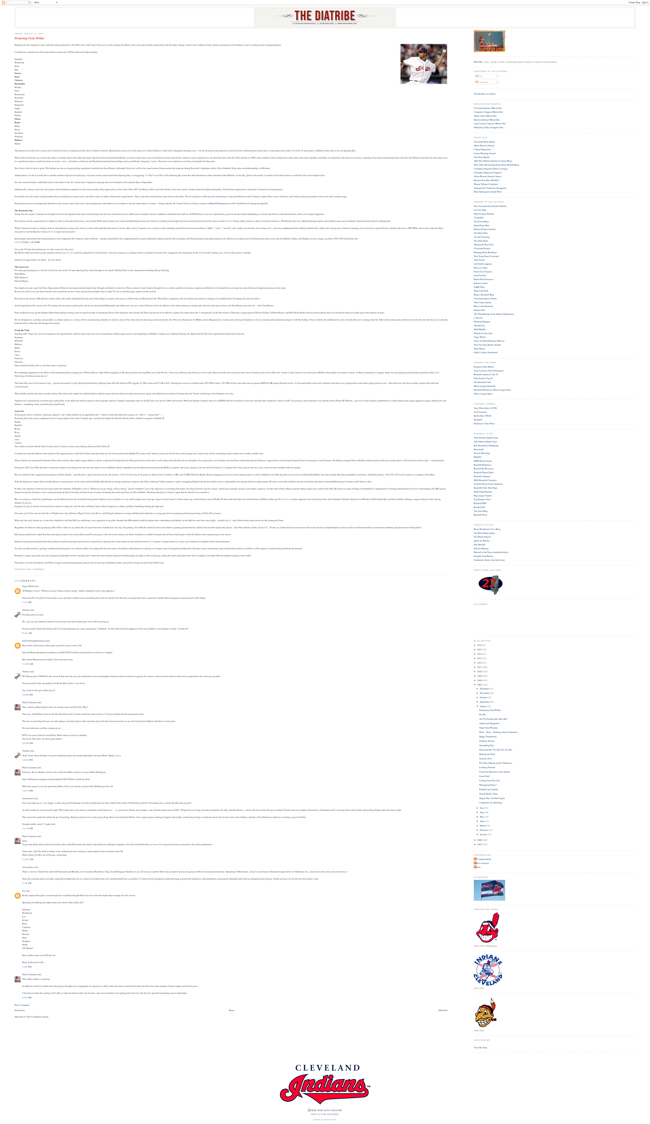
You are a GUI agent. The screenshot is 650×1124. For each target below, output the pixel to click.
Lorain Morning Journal (485, 153)
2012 (480, 662)
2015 (480, 649)
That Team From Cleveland (486, 256)
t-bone (478, 867)
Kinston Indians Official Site (487, 119)
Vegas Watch (28, 586)
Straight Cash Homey (483, 556)
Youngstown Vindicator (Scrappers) (490, 187)
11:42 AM (27, 859)
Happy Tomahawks (488, 736)
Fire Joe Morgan (481, 548)
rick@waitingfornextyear (33, 640)
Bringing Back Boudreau (485, 252)
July (482, 807)
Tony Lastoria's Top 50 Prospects (489, 370)
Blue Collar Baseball (483, 306)
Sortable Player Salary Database (488, 483)
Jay (23, 890)
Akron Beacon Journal (484, 145)
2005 (480, 844)
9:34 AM (27, 633)
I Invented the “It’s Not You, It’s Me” (496, 749)
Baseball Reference (482, 464)
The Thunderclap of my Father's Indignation (494, 313)
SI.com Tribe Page (482, 453)
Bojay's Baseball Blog (484, 294)
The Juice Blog (481, 510)
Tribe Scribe (479, 259)
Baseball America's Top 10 (486, 374)
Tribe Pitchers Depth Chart (486, 437)
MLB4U (477, 456)
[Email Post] (45, 569)
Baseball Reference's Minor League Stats (492, 389)
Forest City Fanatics (483, 271)
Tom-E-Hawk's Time (488, 793)
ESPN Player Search (483, 460)
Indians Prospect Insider (485, 229)
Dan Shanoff (479, 544)
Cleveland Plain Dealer (484, 141)
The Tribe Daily (481, 240)
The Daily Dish (481, 232)
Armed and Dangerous (489, 723)
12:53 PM (27, 790)
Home (231, 1010)
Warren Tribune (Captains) (486, 184)
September (485, 701)
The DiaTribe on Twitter (485, 93)
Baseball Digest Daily (484, 472)
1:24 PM (27, 966)
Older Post (443, 1010)
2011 (480, 667)
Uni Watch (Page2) (482, 536)
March (483, 825)
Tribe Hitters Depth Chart (485, 441)
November (485, 692)
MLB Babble (480, 329)
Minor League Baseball (484, 386)
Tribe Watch (479, 348)
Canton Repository (482, 149)
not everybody (65, 895)
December (485, 688)
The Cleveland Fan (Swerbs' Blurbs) (490, 206)
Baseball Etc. (480, 507)
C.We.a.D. (478, 317)
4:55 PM (27, 997)
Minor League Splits (483, 393)
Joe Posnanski (480, 411)
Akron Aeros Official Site (485, 115)
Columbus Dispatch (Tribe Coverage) (491, 168)
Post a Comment (22, 1005)
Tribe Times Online (482, 302)
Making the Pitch (487, 754)
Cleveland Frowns (482, 248)
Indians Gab (479, 310)
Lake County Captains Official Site (490, 123)
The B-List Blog (481, 221)
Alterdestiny (479, 325)
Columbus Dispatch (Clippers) (488, 172)
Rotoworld (479, 449)
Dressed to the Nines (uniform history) (491, 552)
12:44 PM (27, 759)
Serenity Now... (486, 758)
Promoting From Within (29, 38)
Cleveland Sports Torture (485, 298)
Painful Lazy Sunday (488, 789)
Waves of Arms (480, 267)
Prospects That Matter (484, 366)
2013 (480, 658)
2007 (480, 684)
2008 (480, 680)
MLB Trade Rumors (483, 491)
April (482, 821)
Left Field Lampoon (483, 263)
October (484, 697)
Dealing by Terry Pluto (484, 423)
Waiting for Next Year (483, 244)
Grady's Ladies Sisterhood (485, 352)
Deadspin (478, 419)
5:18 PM (27, 883)
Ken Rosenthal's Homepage (486, 445)
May (482, 816)
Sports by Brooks (482, 540)
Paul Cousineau (29, 702)
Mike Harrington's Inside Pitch (488, 191)
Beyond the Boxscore (483, 468)
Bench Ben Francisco (483, 279)
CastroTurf (478, 217)
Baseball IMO (480, 503)
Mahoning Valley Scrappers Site (488, 127)
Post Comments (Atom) (37, 1016)
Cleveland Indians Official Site (488, 108)
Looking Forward (487, 767)
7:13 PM (27, 602)
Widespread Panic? (488, 784)
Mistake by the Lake (483, 333)
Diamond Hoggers (482, 321)
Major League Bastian (484, 213)
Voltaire (25, 609)
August (483, 706)
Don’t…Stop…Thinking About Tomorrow (498, 732)
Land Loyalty (480, 275)
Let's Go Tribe (480, 209)
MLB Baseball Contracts (485, 480)
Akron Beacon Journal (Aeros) (487, 176)
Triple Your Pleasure (488, 727)
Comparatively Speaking (490, 802)
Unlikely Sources (487, 740)
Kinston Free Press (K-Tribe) (486, 180)
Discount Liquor (278, 871)
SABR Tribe (479, 286)
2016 (480, 645)
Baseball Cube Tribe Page (485, 487)
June (482, 812)
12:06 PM (27, 694)
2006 (480, 839)
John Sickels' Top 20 (483, 378)
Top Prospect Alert (482, 499)
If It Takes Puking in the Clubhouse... (496, 762)
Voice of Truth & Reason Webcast (489, 340)
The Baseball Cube (482, 382)
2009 (480, 675)
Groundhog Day (486, 745)
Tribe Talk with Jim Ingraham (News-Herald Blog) (496, 164)
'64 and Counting (482, 236)
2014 (480, 653)
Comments (483, 81)
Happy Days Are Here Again (492, 798)
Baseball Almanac (482, 476)
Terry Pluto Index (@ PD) (485, 408)
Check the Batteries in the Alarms (494, 771)
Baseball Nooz (480, 514)
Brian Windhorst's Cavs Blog (487, 529)
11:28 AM (27, 663)
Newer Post (20, 1010)
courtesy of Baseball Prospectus (213, 203)
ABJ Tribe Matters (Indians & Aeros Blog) (493, 160)
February (484, 829)
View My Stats (480, 1047)
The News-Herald (482, 157)
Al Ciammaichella (483, 859)
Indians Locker (481, 283)
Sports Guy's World (482, 415)
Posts (480, 76)
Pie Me (482, 714)
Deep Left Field (481, 290)
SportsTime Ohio (481, 225)
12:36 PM (27, 743)
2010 (480, 671)
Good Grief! (484, 776)
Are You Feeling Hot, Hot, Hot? (493, 718)
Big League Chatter (483, 495)
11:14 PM (27, 828)
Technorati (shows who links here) (489, 559)
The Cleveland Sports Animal (487, 344)
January (484, 834)
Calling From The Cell (489, 780)
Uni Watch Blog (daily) (484, 532)
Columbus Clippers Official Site (488, 111)
